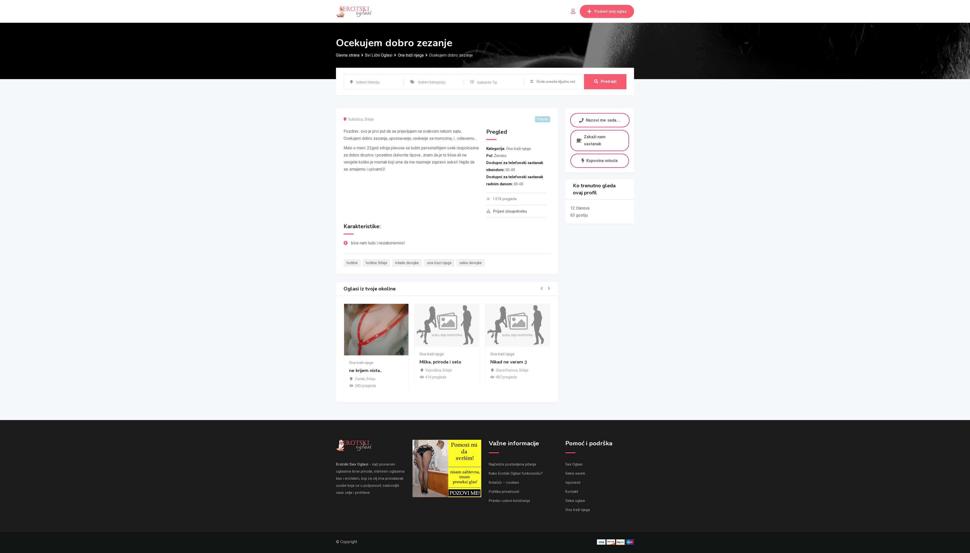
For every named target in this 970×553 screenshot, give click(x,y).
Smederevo (505, 379)
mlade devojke (407, 263)
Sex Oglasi (574, 464)
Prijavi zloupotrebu (510, 211)
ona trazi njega (439, 263)
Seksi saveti (575, 473)
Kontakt (571, 491)
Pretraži (608, 81)
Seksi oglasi (575, 500)
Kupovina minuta (602, 160)
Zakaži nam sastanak (594, 140)
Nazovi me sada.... (603, 120)
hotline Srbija (376, 263)
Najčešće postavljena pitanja (512, 464)
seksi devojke (470, 263)
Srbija (369, 119)
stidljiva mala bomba (513, 371)
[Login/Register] (573, 11)
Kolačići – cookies (504, 482)
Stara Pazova (437, 370)
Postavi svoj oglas (610, 11)
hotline (352, 263)
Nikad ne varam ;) (438, 362)
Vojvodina (363, 370)
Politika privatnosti (504, 491)
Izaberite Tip (487, 82)
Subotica (355, 119)
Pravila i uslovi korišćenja (509, 500)
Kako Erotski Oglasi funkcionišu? (516, 473)
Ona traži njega (518, 148)
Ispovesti (572, 482)
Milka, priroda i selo (370, 362)
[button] (541, 288)
